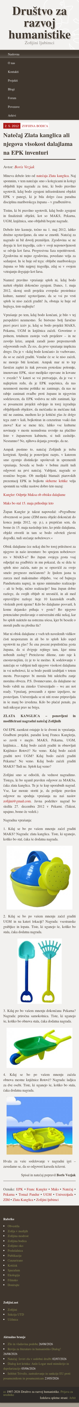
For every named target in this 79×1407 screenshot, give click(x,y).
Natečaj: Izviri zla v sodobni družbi (30, 1359)
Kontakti (13, 72)
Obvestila (13, 1226)
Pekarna (8, 1194)
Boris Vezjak (24, 166)
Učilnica (13, 1319)
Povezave (14, 107)
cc (4, 1392)
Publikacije (15, 1255)
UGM (47, 1194)
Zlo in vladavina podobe (23, 1344)
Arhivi (12, 115)
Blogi (11, 89)
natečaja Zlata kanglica (52, 175)
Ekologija (14, 1275)
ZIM (6, 1199)
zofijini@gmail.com (17, 801)
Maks (55, 1189)
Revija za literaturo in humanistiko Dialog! (34, 1349)
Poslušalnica (15, 1250)
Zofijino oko (15, 1246)
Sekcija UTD (16, 1314)
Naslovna (13, 54)
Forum (12, 98)
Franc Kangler (37, 1189)
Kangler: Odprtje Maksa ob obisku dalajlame (34, 494)
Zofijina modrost (18, 1236)
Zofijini (12, 1309)
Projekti (13, 80)
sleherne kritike (56, 480)
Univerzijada (64, 1194)
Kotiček (12, 1265)
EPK (19, 1189)
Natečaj (68, 1189)
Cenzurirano (15, 1260)
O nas (11, 63)
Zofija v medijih (18, 1231)
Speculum (14, 1270)
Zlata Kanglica (23, 1199)
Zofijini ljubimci (47, 1199)
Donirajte (13, 1285)
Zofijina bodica (17, 1241)
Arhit (72, 1398)
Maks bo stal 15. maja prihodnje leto (28, 503)
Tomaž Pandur (29, 1194)
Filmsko (13, 1280)
